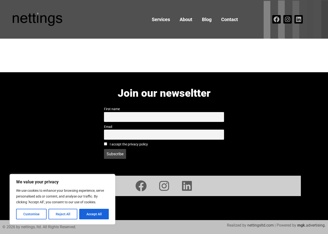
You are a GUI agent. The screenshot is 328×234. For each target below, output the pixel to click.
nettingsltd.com (260, 225)
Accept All (94, 214)
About (186, 19)
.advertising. (311, 225)
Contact (229, 19)
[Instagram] (287, 19)
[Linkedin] (298, 19)
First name (112, 109)
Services (161, 19)
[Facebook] (276, 19)
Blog (207, 19)
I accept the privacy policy (128, 144)
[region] (62, 199)
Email (108, 127)
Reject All (63, 214)
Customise (31, 214)
